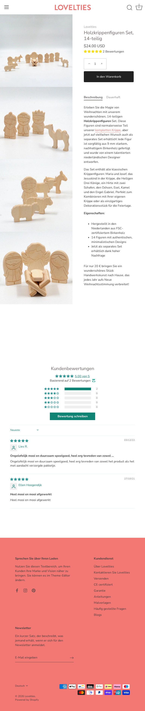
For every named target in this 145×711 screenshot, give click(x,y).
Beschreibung (93, 97)
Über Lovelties (104, 566)
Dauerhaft (113, 97)
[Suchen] (129, 8)
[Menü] (6, 7)
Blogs (98, 615)
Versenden (101, 579)
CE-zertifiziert (103, 585)
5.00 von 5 (82, 376)
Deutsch (20, 685)
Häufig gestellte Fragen (110, 609)
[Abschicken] (72, 658)
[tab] (95, 97)
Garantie (100, 591)
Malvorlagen (102, 603)
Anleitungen (102, 597)
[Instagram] (25, 590)
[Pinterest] (33, 590)
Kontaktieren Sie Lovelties (112, 572)
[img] (19, 441)
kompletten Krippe (108, 130)
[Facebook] (17, 590)
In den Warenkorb (109, 77)
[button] (93, 51)
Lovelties (90, 27)
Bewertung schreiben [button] (73, 416)
